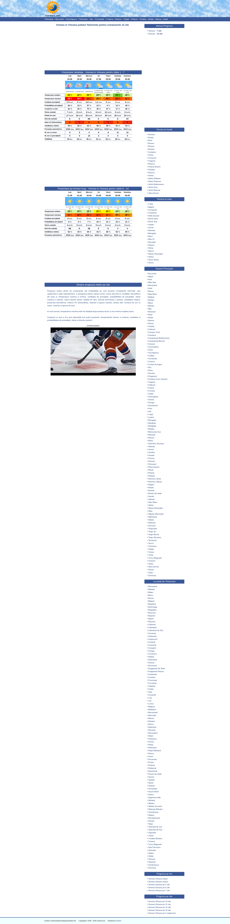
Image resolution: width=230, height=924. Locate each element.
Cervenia (152, 633)
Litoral (150, 227)
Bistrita (151, 306)
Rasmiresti (152, 771)
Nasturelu (152, 727)
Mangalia (152, 233)
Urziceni (151, 561)
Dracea (151, 663)
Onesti (151, 449)
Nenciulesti (152, 733)
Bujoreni (151, 616)
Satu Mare (152, 502)
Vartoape (152, 850)
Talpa (150, 824)
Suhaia (151, 821)
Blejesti (151, 601)
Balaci (150, 592)
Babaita (151, 589)
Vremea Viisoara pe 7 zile (159, 890)
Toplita (151, 549)
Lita (149, 701)
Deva (150, 370)
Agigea (151, 207)
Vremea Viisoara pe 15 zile (159, 910)
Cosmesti (152, 645)
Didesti (151, 657)
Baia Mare (152, 294)
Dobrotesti (152, 660)
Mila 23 (151, 239)
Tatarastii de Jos (155, 827)
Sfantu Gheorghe (155, 254)
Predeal (151, 170)
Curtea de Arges (155, 364)
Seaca (151, 794)
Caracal (151, 344)
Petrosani (152, 464)
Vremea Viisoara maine (158, 882)
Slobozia (151, 523)
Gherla (151, 400)
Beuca (151, 598)
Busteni (151, 149)
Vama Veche (153, 260)
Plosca (151, 753)
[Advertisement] (93, 47)
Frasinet (151, 677)
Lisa (150, 698)
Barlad (151, 300)
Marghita (152, 423)
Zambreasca (153, 865)
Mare (150, 236)
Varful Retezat (154, 190)
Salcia (150, 783)
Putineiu (151, 765)
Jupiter (151, 224)
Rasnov (151, 172)
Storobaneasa (154, 818)
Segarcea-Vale (154, 797)
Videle (150, 856)
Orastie (151, 455)
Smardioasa (153, 812)
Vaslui (150, 564)
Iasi (91, 19)
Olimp (150, 248)
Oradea (143, 19)
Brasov (118, 19)
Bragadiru (152, 610)
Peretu (151, 742)
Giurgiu (151, 402)
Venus (150, 263)
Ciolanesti (152, 636)
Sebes (151, 505)
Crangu (151, 651)
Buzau (151, 323)
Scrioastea (152, 789)
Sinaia (150, 175)
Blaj (149, 309)
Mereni (151, 718)
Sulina (150, 257)
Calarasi (151, 329)
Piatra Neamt (153, 467)
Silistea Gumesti (155, 806)
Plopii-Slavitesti (154, 750)
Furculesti (152, 683)
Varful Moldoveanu (156, 184)
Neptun (151, 245)
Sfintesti (151, 800)
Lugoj (150, 414)
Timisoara (83, 19)
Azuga (150, 137)
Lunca (150, 704)
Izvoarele (152, 695)
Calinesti (151, 624)
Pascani (151, 461)
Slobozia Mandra (155, 809)
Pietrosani (152, 748)
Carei (150, 350)
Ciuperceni (152, 639)
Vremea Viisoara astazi (158, 879)
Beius (150, 303)
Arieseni (151, 134)
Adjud (150, 276)
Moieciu (151, 164)
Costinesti (152, 213)
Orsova (151, 458)
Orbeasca (152, 739)
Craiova (109, 19)
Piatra (150, 745)
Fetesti (151, 388)
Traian (151, 835)
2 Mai (150, 204)
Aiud (150, 279)
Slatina (151, 520)
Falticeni (151, 385)
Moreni (151, 438)
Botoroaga (152, 607)
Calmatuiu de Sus (155, 630)
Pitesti (150, 470)
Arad (165, 19)
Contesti (151, 642)
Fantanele (152, 674)
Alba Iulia (152, 282)
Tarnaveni (152, 540)
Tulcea (151, 552)
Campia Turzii (154, 332)
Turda (150, 555)
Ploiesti (134, 19)
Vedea (151, 853)
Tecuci (151, 543)
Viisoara (151, 859)
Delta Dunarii (153, 216)
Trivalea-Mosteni (155, 838)
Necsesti (151, 730)
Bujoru (151, 619)
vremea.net (52, 15)
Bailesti (151, 297)
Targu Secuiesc (154, 537)
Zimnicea (152, 575)
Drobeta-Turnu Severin (158, 379)
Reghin (151, 485)
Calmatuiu (152, 627)
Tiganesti (152, 833)
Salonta (151, 499)
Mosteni (151, 721)
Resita (151, 487)
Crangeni (152, 648)
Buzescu (151, 621)
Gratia (150, 689)
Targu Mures (153, 534)
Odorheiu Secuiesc (156, 443)
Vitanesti (151, 862)
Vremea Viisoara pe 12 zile (159, 904)
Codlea (151, 356)
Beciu (150, 595)
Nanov (151, 724)
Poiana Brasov (154, 167)
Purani (151, 762)
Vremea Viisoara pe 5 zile (159, 887)
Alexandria (152, 285)
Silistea (151, 803)
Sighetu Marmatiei (156, 514)
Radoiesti (152, 768)
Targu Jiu (152, 531)
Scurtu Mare (153, 791)
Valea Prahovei (154, 181)
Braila (151, 19)
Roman (151, 490)
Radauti (151, 476)
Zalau (150, 572)
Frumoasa (152, 680)
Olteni (150, 736)
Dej (149, 367)
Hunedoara (153, 405)
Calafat (151, 326)
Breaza (151, 146)
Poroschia (152, 759)
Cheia (150, 155)
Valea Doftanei (154, 178)
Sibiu (150, 511)
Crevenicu (152, 654)
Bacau (158, 19)
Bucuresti (60, 19)
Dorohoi (151, 373)
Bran (150, 140)
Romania (49, 19)
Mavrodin (152, 715)
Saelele (151, 780)
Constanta (99, 19)
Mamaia (151, 230)
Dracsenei (152, 665)
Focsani (151, 391)
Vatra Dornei (153, 193)
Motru (150, 441)
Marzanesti (153, 712)
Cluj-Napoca (71, 19)
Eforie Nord (153, 219)
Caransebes (153, 347)
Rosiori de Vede (155, 493)
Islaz (150, 692)
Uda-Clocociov (154, 847)
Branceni (152, 613)
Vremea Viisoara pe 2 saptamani (162, 913)
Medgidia (152, 426)
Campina (152, 152)
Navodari (152, 242)
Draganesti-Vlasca (156, 671)
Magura (151, 706)
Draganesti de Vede (156, 668)
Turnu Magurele (155, 558)
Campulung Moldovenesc (159, 338)
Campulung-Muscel (156, 341)
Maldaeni (152, 709)
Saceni (151, 777)
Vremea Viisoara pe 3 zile (159, 884)
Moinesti (151, 435)
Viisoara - (154, 31)
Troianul (151, 841)
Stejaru (151, 815)
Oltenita (151, 446)
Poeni (150, 756)
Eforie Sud (152, 222)
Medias (151, 429)
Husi (150, 408)
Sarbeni (151, 786)
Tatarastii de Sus (155, 830)
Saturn (151, 251)
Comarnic (152, 158)
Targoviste (152, 528)
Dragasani (152, 376)
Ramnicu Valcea (155, 482)
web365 (118, 921)
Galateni (151, 686)
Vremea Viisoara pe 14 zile (159, 907)
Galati (126, 19)
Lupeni (151, 417)
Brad (150, 315)
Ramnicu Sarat (154, 479)
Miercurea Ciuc (154, 432)
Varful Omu (153, 187)
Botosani (152, 312)
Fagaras (151, 161)
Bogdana (152, 604)
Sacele (151, 496)
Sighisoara (152, 517)
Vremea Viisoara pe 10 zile (159, 901)
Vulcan (151, 570)
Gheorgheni (153, 397)
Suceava (152, 526)
